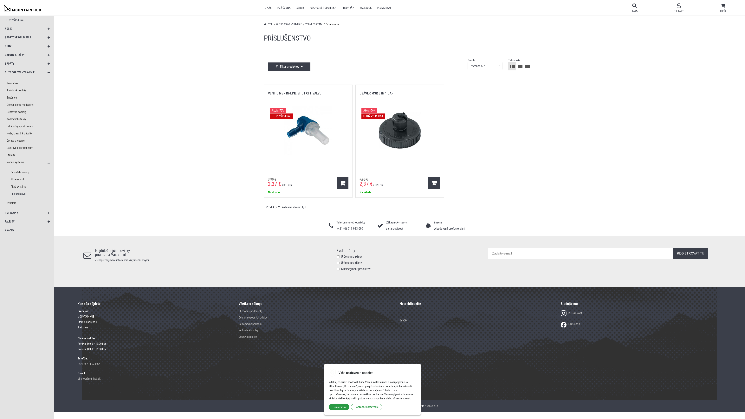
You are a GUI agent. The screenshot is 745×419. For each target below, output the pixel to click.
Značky (403, 320)
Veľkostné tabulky (248, 330)
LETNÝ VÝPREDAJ (14, 20)
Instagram (384, 7)
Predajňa (348, 7)
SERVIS (300, 7)
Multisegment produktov (356, 269)
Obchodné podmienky (323, 7)
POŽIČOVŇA (284, 7)
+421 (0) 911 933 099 (89, 363)
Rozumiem (339, 407)
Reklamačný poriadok (250, 324)
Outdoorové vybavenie (289, 24)
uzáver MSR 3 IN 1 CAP (376, 93)
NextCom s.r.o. (431, 406)
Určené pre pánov (351, 256)
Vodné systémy (313, 24)
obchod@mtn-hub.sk (89, 378)
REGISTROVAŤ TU (690, 253)
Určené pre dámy (351, 263)
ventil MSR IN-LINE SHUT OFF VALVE (294, 93)
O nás (268, 7)
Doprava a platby (248, 336)
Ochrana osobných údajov (253, 317)
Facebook (366, 7)
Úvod (270, 24)
